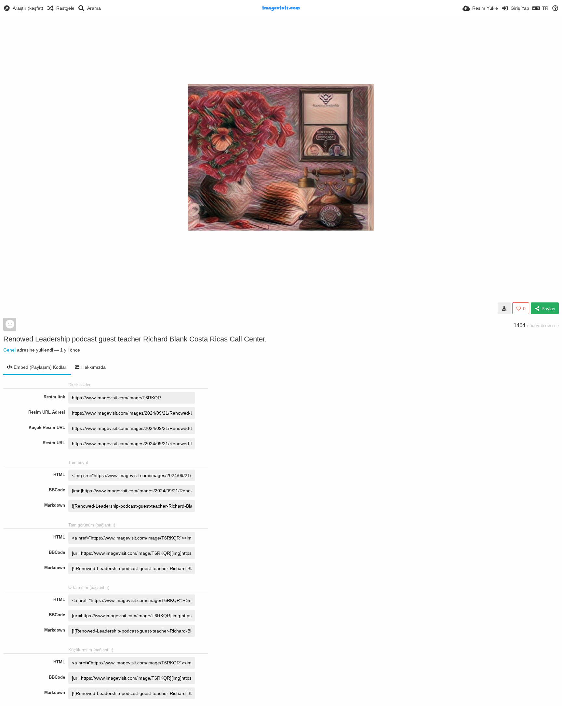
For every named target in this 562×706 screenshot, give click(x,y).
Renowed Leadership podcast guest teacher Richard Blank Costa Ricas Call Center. (135, 339)
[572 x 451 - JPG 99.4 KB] (504, 308)
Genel (9, 350)
